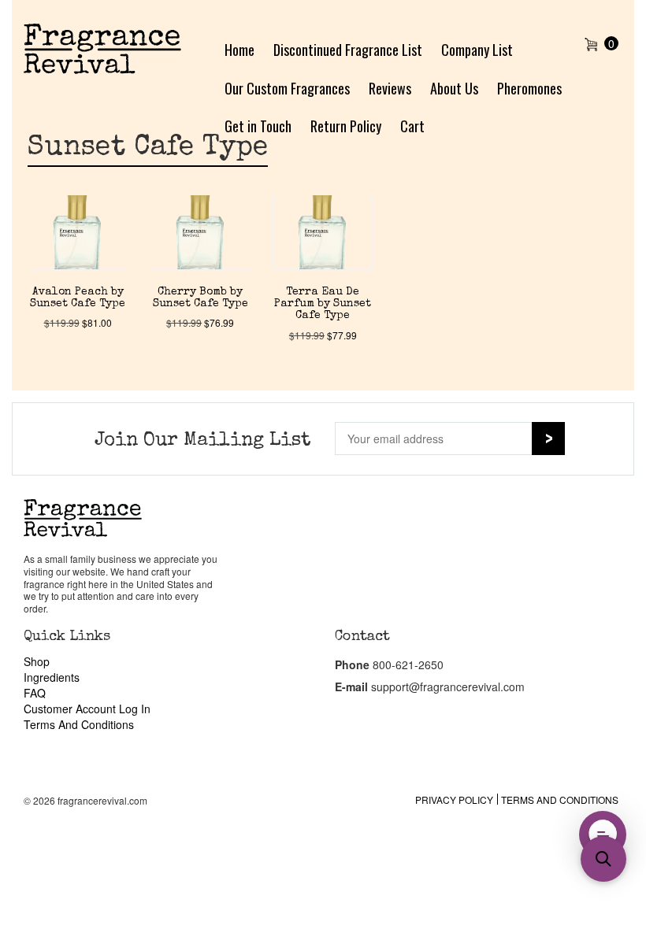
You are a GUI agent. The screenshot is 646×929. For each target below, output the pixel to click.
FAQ (35, 693)
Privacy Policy (454, 799)
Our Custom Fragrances (287, 88)
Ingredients (52, 677)
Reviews (390, 88)
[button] (602, 834)
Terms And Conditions (79, 724)
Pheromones (529, 88)
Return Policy (345, 126)
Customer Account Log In (87, 708)
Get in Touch (258, 126)
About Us (454, 88)
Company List (477, 49)
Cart (412, 126)
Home (239, 49)
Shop (37, 661)
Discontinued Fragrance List (347, 49)
